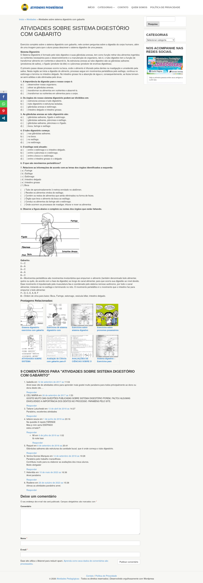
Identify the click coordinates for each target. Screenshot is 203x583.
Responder (31, 392)
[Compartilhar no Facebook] (3, 96)
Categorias (105, 7)
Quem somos (139, 7)
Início (91, 7)
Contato (123, 7)
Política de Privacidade (165, 7)
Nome (24, 538)
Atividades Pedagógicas (68, 578)
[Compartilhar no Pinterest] (3, 111)
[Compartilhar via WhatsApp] (3, 103)
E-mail (24, 549)
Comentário (26, 506)
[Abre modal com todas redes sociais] (3, 118)
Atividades (31, 19)
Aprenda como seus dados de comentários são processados (64, 562)
